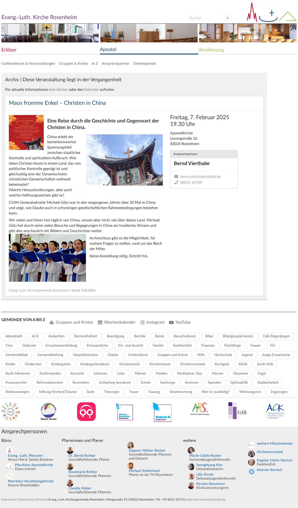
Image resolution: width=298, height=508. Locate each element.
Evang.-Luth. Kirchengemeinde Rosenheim (39, 290)
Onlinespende (144, 63)
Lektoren (100, 373)
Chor (9, 345)
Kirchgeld (222, 364)
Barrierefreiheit (85, 336)
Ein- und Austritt (130, 345)
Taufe (90, 392)
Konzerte (77, 373)
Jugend (247, 355)
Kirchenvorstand (192, 364)
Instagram (155, 322)
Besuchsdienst (185, 336)
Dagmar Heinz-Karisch (274, 460)
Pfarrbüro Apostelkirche (34, 465)
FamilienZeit (182, 345)
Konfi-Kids (265, 364)
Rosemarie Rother (82, 472)
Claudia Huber (79, 488)
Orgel (261, 373)
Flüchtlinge (232, 345)
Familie (158, 345)
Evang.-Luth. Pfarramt (25, 455)
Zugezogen (279, 392)
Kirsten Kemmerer (210, 484)
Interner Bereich (269, 470)
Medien (161, 373)
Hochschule (223, 355)
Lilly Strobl (204, 474)
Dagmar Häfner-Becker (147, 450)
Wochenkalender (120, 322)
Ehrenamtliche (97, 345)
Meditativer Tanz (189, 373)
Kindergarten (61, 364)
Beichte (140, 336)
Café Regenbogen (276, 336)
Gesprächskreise (85, 355)
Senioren (191, 382)
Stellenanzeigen (17, 392)
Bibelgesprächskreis (238, 336)
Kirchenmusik (129, 364)
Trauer (134, 392)
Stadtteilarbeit (267, 382)
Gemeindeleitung (50, 355)
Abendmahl (13, 336)
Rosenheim (80, 382)
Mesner (218, 373)
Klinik (243, 364)
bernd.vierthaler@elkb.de (200, 177)
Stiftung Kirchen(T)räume (58, 392)
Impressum (8, 499)
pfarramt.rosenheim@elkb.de (206, 499)
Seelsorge (167, 382)
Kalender (91, 89)
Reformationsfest (50, 382)
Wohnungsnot (250, 392)
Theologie (111, 392)
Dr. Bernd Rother (81, 455)
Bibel (209, 336)
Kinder (10, 364)
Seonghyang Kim (209, 465)
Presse (41, 499)
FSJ (272, 345)
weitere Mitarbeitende (275, 443)
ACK (35, 336)
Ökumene (240, 373)
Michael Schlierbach (144, 471)
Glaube (113, 355)
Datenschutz (26, 499)
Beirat (159, 336)
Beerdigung (115, 336)
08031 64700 (191, 182)
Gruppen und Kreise (74, 322)
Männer (140, 373)
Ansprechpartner (115, 63)
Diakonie (29, 345)
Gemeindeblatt (16, 355)
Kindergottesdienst (94, 364)
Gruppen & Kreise (73, 63)
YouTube (183, 322)
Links (121, 373)
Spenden (214, 382)
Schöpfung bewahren (115, 382)
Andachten (56, 336)
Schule (146, 382)
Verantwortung (180, 392)
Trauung (154, 392)
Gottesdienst (138, 355)
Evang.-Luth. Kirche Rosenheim (39, 17)
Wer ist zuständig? (216, 392)
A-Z (95, 63)
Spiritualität (239, 382)
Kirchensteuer (160, 364)
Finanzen (208, 345)
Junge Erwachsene (276, 355)
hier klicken (58, 89)
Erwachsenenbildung (61, 345)
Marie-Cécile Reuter (205, 455)
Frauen (256, 345)
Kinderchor (33, 364)
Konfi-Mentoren (17, 373)
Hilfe (201, 355)
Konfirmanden (50, 373)
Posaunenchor (16, 382)
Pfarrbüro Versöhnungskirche (31, 481)
